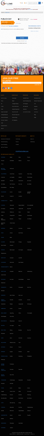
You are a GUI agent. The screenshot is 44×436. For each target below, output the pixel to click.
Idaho (2, 237)
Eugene (11, 351)
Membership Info (37, 98)
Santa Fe (20, 320)
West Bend (21, 423)
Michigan (3, 279)
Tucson (28, 160)
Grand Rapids (21, 279)
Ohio (2, 337)
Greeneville (21, 380)
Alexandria (12, 407)
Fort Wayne (21, 249)
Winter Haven (12, 223)
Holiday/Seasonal (4, 114)
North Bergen (3, 316)
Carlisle (11, 356)
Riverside (11, 180)
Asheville (11, 299)
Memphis (3, 383)
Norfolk (2, 410)
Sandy (20, 402)
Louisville (20, 257)
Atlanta (11, 228)
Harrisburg (20, 356)
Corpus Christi (12, 391)
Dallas (20, 391)
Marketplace (15, 95)
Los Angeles (12, 177)
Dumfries (20, 407)
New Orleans (21, 262)
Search (2, 128)
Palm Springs (29, 177)
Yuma (2, 163)
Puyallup (28, 415)
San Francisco (12, 184)
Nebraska (3, 308)
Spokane (11, 418)
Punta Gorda (29, 215)
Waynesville (21, 303)
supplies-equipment (15, 109)
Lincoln (11, 308)
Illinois (3, 241)
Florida (3, 205)
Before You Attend (34, 31)
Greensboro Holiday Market (34, 28)
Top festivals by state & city (7, 154)
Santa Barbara (3, 187)
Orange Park (12, 215)
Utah (2, 402)
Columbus (29, 337)
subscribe (37, 84)
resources (36, 95)
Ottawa (11, 347)
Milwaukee (12, 423)
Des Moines (21, 232)
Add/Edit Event (26, 98)
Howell (28, 279)
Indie (2, 122)
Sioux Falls (12, 374)
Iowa (2, 232)
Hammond (12, 262)
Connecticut (4, 200)
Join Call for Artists (26, 111)
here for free (30, 9)
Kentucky (3, 257)
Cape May (12, 313)
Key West (29, 208)
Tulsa (19, 342)
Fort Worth (29, 391)
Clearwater (12, 205)
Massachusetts (4, 266)
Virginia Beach (21, 410)
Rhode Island (2, 365)
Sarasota (11, 218)
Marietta (28, 228)
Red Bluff (3, 180)
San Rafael (29, 184)
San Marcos (29, 398)
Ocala (2, 215)
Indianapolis (29, 249)
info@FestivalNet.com (22, 151)
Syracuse (11, 333)
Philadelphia (29, 356)
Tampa (20, 218)
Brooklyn (20, 330)
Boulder (20, 191)
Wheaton (11, 245)
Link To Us (36, 111)
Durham (28, 299)
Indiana (3, 249)
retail (13, 100)
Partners (35, 109)
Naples (28, 212)
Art (1, 103)
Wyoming (3, 427)
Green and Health (4, 111)
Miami (20, 212)
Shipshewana (3, 253)
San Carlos (29, 180)
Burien (20, 415)
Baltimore (20, 271)
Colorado (3, 191)
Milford (11, 200)
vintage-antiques (15, 103)
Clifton (20, 313)
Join (2, 29)
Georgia (3, 228)
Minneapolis (21, 287)
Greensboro (3, 303)
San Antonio (21, 398)
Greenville (20, 369)
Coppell (2, 391)
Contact (17, 144)
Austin (11, 388)
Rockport (11, 398)
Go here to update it (13, 26)
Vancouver (12, 168)
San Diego (3, 184)
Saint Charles (3, 245)
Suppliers (35, 106)
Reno (19, 325)
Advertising (32, 141)
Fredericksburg (4, 394)
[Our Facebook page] (3, 88)
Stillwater (3, 290)
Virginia (3, 407)
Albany (11, 330)
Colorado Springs (29, 192)
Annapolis (11, 271)
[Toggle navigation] (42, 3)
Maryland (3, 271)
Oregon (3, 351)
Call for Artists (3, 98)
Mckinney (29, 394)
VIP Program (25, 103)
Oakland (20, 177)
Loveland (20, 196)
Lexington (11, 257)
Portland (20, 351)
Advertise (25, 109)
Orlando (20, 215)
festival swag (14, 117)
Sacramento (21, 180)
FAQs (35, 117)
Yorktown (29, 410)
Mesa (20, 157)
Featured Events (4, 125)
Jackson (11, 427)
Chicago (20, 241)
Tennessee (3, 380)
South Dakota (3, 375)
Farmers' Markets (4, 120)
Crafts (2, 106)
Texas (2, 388)
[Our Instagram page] (6, 88)
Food (2, 109)
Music (2, 100)
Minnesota (3, 287)
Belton (20, 388)
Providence (12, 364)
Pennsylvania (4, 356)
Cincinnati (20, 337)
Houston (11, 394)
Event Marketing (4, 144)
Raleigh (11, 303)
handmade (14, 98)
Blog (35, 114)
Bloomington (12, 241)
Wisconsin (3, 423)
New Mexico (4, 320)
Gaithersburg (29, 271)
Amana (11, 232)
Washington (4, 415)
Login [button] (26, 40)
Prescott (2, 160)
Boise (11, 237)
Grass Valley (29, 173)
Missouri (3, 295)
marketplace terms (20, 434)
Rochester (3, 333)
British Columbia (3, 169)
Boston (11, 266)
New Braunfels (4, 398)
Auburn (11, 415)
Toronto (20, 347)
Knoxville (28, 380)
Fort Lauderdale (30, 205)
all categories (14, 120)
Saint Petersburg (3, 219)
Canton (28, 388)
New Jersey (4, 313)
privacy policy (26, 434)
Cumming (20, 228)
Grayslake (29, 241)
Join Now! (22, 37)
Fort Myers (3, 208)
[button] (12, 23)
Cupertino (20, 173)
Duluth (11, 287)
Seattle (2, 418)
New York (3, 330)
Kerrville (20, 394)
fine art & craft (15, 111)
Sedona (20, 160)
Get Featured (25, 106)
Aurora (11, 191)
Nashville (11, 383)
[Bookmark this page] (11, 88)
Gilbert (11, 157)
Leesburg (3, 212)
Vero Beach (29, 218)
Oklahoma (3, 342)
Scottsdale (12, 160)
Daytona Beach (21, 205)
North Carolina (3, 300)
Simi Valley (12, 187)
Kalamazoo (3, 282)
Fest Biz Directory (4, 141)
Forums (17, 141)
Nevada (3, 325)
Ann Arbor (12, 279)
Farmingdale (29, 313)
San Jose (20, 184)
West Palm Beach (3, 223)
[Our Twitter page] (9, 88)
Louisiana (3, 262)
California (3, 173)
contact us (32, 434)
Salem (28, 351)
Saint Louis (21, 295)
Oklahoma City (12, 342)
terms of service (12, 434)
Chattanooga (12, 380)
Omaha (20, 308)
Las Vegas (12, 325)
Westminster (3, 274)
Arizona (3, 157)
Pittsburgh (3, 359)
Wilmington (29, 303)
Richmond (12, 410)
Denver (2, 196)
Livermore (3, 177)
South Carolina (3, 370)
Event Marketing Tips (27, 100)
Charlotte (20, 299)
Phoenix (28, 157)
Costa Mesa (12, 173)
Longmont (12, 196)
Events (2, 95)
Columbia (11, 369)
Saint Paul (29, 287)
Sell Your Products (4, 147)
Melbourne (12, 212)
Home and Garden (4, 117)
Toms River (12, 316)
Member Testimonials (38, 100)
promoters (25, 95)
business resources (15, 114)
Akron (11, 337)
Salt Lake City (12, 402)
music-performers (15, 106)
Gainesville (12, 208)
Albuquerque (12, 320)
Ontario (3, 347)
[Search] (39, 3)
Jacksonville (21, 208)
